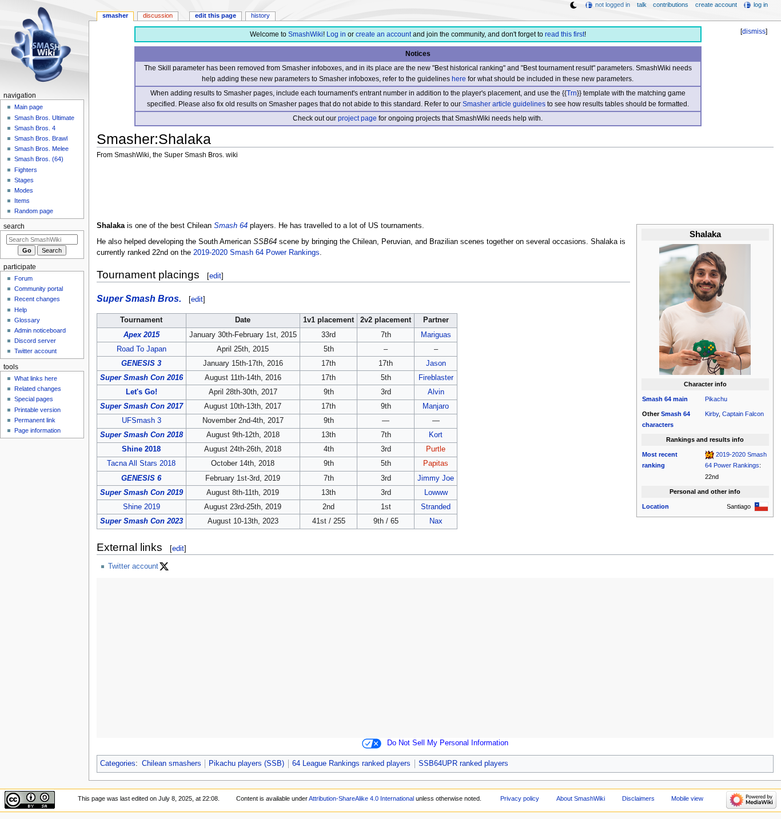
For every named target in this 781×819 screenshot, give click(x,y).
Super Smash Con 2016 (141, 378)
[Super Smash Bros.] (709, 454)
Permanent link (34, 420)
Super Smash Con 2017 (141, 406)
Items (22, 200)
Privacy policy (519, 798)
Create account (716, 4)
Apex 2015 (141, 335)
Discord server (35, 340)
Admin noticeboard (40, 330)
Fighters (25, 169)
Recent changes (37, 298)
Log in (336, 34)
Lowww (436, 493)
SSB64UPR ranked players (463, 764)
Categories (118, 764)
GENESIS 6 (141, 478)
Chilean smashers (171, 764)
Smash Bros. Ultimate (44, 117)
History (260, 15)
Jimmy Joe (435, 478)
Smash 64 (656, 398)
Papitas (435, 464)
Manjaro (436, 406)
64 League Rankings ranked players (351, 764)
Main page (28, 106)
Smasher (115, 15)
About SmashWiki (580, 798)
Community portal (38, 288)
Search (14, 226)
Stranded (436, 507)
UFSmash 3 (141, 421)
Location (655, 506)
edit (215, 275)
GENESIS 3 (141, 363)
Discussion (158, 15)
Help (20, 309)
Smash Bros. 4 (34, 128)
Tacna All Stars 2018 (141, 464)
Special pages (33, 398)
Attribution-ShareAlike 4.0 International (361, 798)
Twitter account (133, 566)
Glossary (27, 320)
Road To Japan (141, 349)
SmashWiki (305, 34)
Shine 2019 (141, 507)
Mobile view (687, 798)
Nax (436, 521)
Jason (436, 363)
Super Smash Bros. (139, 298)
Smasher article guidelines (504, 104)
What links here (35, 378)
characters (658, 424)
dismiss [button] (754, 31)
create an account (383, 34)
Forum (23, 278)
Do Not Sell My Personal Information (447, 743)
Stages (24, 180)
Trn (572, 93)
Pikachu (716, 398)
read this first (564, 34)
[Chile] (761, 506)
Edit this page (215, 15)
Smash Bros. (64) (38, 158)
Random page (33, 210)
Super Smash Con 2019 (141, 493)
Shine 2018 (141, 449)
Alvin (436, 392)
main (680, 398)
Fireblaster (436, 378)
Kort (436, 435)
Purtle (435, 449)
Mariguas (436, 335)
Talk (642, 4)
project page (357, 118)
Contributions (670, 4)
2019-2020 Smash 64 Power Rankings (256, 253)
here (459, 79)
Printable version (37, 409)
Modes (23, 190)
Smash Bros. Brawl (40, 138)
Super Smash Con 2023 (141, 521)
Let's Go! (141, 392)
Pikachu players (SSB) (246, 764)
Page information (37, 430)
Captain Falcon (743, 413)
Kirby (712, 413)
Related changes (37, 388)
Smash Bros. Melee (41, 148)
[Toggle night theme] (573, 5)
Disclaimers (638, 798)
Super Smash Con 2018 (141, 435)
